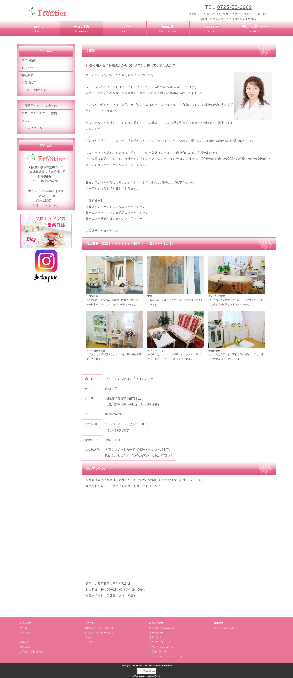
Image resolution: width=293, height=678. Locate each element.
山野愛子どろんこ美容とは (39, 105)
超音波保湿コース (158, 651)
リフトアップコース (160, 642)
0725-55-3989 (234, 7)
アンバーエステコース (226, 627)
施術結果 (167, 28)
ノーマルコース (157, 632)
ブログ (25, 120)
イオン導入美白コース (161, 646)
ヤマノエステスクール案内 (39, 113)
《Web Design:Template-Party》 (146, 676)
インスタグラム (31, 128)
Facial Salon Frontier (142, 665)
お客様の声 (211, 28)
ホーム (38, 28)
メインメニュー (28, 623)
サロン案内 (81, 28)
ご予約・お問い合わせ (254, 28)
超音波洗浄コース (158, 637)
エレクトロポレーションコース (166, 656)
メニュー (125, 28)
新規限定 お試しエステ (162, 627)
